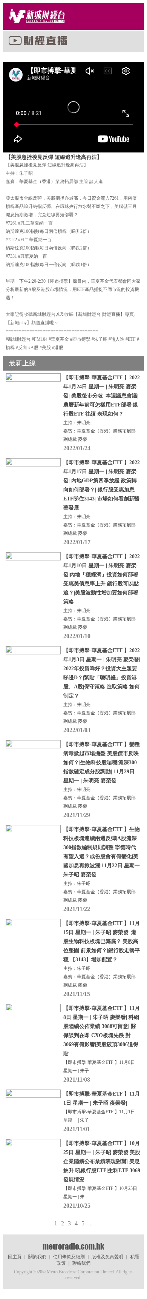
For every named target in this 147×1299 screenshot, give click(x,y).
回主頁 (14, 1256)
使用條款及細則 (69, 1256)
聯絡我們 (81, 1263)
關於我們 (37, 1256)
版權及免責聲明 (107, 1256)
